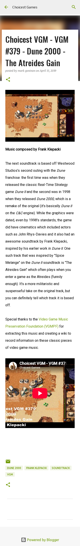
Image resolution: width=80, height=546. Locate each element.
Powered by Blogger (42, 540)
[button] (8, 80)
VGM (10, 474)
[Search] (73, 7)
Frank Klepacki (36, 468)
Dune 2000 (14, 468)
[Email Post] (8, 463)
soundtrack (61, 468)
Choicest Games (24, 7)
